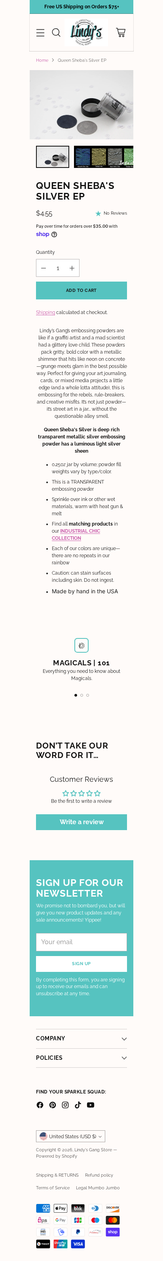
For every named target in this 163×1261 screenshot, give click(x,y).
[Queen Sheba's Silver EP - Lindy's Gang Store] (81, 104)
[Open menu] (40, 33)
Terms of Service (53, 1187)
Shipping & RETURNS (57, 1175)
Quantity (45, 252)
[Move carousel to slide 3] (87, 695)
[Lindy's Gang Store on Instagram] (65, 1106)
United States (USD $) (72, 1136)
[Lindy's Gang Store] (86, 32)
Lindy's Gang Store (93, 1149)
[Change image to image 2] (115, 157)
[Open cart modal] (120, 33)
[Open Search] (56, 33)
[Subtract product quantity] (43, 267)
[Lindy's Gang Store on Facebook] (40, 1106)
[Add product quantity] (72, 267)
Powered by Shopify (56, 1156)
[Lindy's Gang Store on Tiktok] (78, 1106)
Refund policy (99, 1175)
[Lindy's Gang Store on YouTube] (90, 1106)
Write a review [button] (82, 822)
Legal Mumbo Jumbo (98, 1187)
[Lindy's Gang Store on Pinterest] (52, 1106)
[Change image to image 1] (52, 157)
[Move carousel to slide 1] (75, 695)
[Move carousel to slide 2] (81, 695)
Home (42, 60)
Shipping (45, 312)
